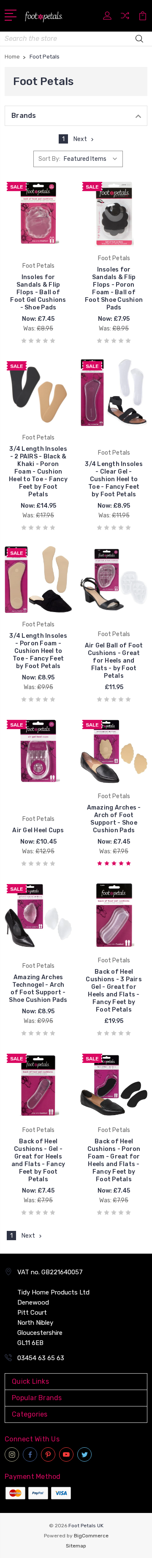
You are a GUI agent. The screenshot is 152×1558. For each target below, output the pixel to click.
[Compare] (125, 18)
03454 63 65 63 (40, 1358)
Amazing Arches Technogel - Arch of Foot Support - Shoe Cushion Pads (38, 989)
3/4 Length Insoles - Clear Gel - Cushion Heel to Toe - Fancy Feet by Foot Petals (114, 479)
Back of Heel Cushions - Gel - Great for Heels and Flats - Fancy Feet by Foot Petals (38, 1160)
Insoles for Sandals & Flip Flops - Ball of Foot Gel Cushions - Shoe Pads (38, 292)
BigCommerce (91, 1536)
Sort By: (49, 158)
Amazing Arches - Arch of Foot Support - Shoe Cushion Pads (114, 819)
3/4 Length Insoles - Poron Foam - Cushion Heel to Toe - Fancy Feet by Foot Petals (38, 651)
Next (80, 139)
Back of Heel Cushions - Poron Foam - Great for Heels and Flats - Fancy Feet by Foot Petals (114, 1160)
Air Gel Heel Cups (38, 830)
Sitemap (76, 1546)
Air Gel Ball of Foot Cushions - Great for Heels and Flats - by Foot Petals (114, 660)
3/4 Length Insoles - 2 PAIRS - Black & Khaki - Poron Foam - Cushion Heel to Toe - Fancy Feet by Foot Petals (38, 471)
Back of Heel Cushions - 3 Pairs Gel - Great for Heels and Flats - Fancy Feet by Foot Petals (114, 990)
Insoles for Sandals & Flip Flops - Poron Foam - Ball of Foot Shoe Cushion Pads (114, 288)
